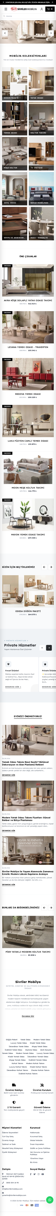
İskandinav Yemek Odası (37, 1057)
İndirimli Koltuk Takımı (28, 1074)
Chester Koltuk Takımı (40, 1070)
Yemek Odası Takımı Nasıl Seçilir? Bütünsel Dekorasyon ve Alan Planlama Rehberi (25, 763)
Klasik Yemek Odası (16, 1057)
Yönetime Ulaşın (36, 1158)
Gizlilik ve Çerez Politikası (40, 1148)
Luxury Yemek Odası (45, 1053)
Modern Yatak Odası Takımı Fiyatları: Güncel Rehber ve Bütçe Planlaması (26, 818)
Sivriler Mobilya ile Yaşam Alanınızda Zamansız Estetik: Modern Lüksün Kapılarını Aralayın (27, 872)
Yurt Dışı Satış (7, 1136)
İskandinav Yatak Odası (19, 1046)
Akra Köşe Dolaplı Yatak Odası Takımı (28, 300)
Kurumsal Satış (36, 1136)
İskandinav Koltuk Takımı (17, 1070)
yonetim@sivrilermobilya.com (14, 1195)
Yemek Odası (7, 1053)
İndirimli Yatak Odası (13, 1050)
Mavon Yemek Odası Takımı (28, 534)
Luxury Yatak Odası (19, 1043)
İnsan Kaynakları (37, 1144)
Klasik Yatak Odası (37, 1043)
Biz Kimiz (33, 1162)
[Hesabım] (41, 9)
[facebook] (30, 1174)
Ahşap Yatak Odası (39, 1046)
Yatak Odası (25, 1040)
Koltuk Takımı (17, 1063)
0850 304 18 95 (12, 1183)
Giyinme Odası (31, 1050)
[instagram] (38, 1174)
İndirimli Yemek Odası (38, 1060)
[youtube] (43, 1174)
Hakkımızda (34, 1132)
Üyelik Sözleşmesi (9, 1152)
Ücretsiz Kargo (8, 1140)
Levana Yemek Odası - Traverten (28, 347)
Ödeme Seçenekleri (10, 1132)
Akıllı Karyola (45, 1050)
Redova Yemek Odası (28, 394)
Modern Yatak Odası (41, 1040)
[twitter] (34, 1174)
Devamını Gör (8, 775)
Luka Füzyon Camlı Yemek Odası (28, 441)
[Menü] (6, 9)
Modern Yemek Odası (25, 1053)
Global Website (36, 1140)
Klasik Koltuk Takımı (38, 1067)
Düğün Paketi (11, 1040)
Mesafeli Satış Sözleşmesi (12, 1148)
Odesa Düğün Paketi (28, 611)
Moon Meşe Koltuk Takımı (28, 487)
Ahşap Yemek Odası (17, 1060)
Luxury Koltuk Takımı (18, 1067)
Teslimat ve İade (9, 1144)
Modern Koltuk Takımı (35, 1063)
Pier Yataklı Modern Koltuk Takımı (28, 952)
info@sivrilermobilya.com (12, 1189)
